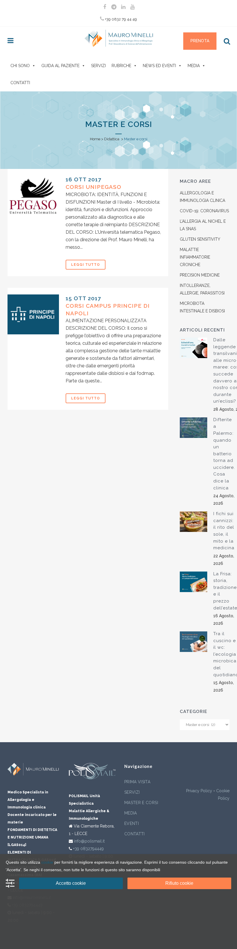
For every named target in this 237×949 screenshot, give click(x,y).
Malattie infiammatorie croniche (195, 257)
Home (95, 139)
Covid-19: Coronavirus (204, 211)
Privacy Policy (199, 790)
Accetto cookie (71, 883)
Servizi (98, 65)
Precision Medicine (200, 275)
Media (194, 65)
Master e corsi (141, 802)
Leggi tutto (85, 265)
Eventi (131, 823)
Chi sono (20, 65)
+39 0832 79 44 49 (120, 19)
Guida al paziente (60, 65)
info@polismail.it (89, 841)
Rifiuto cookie (179, 883)
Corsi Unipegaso (93, 187)
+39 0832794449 (88, 848)
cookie (47, 862)
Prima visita (137, 782)
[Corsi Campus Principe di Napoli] (33, 314)
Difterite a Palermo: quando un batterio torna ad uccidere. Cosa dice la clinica (224, 454)
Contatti (20, 82)
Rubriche (121, 65)
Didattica (111, 139)
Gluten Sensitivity (200, 239)
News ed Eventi (159, 65)
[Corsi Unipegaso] (33, 195)
